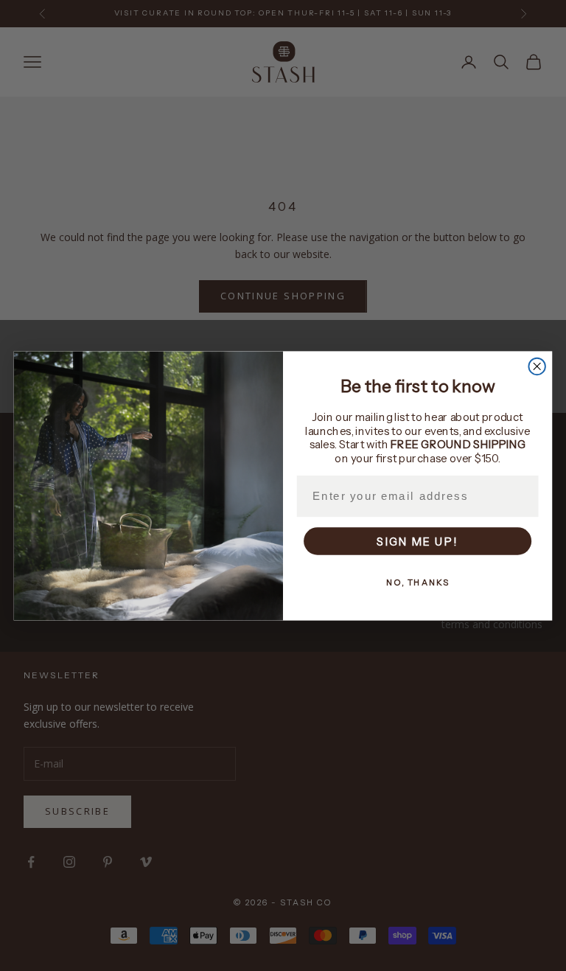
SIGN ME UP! (417, 541)
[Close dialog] (536, 366)
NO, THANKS (417, 582)
